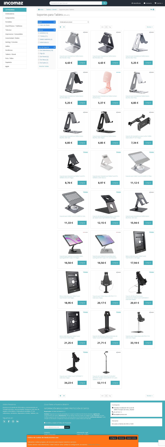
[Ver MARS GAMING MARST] (73, 242)
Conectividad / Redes (12, 38)
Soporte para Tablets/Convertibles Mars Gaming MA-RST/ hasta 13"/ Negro (71, 257)
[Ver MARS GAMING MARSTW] (106, 242)
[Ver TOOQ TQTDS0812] (139, 282)
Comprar (82, 63)
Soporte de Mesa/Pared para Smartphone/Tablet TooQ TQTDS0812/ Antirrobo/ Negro (137, 297)
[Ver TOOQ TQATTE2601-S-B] (73, 282)
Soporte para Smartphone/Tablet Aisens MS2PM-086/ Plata (137, 57)
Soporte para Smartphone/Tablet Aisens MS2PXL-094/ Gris (71, 137)
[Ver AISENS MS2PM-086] (139, 42)
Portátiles (8, 22)
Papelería (8, 62)
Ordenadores (9, 14)
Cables (7, 46)
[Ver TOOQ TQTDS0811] (73, 362)
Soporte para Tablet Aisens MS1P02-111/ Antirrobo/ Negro (105, 297)
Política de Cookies (93, 444)
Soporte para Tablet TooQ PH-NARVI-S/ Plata (138, 176)
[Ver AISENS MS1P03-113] (139, 322)
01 (106, 27)
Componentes (10, 18)
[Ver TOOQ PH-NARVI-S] (139, 162)
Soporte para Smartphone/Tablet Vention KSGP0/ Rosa (105, 97)
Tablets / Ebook (10, 54)
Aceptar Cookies (131, 438)
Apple (7, 66)
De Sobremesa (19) (46, 50)
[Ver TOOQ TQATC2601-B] (106, 322)
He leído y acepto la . (58, 423)
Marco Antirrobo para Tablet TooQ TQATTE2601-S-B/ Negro (70, 297)
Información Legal (82, 432)
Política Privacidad (49, 434)
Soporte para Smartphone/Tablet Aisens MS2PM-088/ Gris (71, 97)
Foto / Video (9, 58)
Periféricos (9, 50)
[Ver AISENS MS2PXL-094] (73, 122)
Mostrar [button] (149, 27)
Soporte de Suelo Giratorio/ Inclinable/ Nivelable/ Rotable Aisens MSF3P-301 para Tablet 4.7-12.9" (105, 377)
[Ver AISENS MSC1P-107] (139, 122)
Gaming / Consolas (11, 42)
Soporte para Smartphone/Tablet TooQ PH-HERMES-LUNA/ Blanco (105, 177)
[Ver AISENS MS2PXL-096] (106, 122)
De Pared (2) (44, 56)
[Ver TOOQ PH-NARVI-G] (73, 202)
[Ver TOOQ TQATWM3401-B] (106, 202)
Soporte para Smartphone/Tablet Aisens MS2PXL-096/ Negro (104, 137)
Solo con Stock (44, 25)
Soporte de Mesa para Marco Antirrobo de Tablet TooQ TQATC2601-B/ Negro (105, 337)
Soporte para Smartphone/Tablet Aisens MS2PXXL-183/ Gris (137, 217)
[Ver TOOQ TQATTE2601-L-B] (139, 242)
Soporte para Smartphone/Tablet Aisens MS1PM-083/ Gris (104, 57)
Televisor (8, 30)
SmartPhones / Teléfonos (13, 26)
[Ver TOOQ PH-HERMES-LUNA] (106, 162)
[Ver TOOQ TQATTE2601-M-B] (73, 322)
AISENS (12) (44, 33)
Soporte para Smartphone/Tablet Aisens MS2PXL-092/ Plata (137, 97)
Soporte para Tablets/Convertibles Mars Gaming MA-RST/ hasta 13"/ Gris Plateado (104, 257)
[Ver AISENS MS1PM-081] (73, 42)
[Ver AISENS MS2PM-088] (73, 82)
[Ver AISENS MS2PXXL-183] (139, 202)
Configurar (113, 438)
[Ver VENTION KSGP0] (106, 82)
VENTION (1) (44, 42)
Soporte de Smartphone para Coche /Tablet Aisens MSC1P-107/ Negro (138, 137)
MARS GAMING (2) (46, 39)
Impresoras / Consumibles (14, 34)
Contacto (148, 3)
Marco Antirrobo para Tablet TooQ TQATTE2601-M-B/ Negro (70, 337)
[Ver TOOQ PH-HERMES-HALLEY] (73, 162)
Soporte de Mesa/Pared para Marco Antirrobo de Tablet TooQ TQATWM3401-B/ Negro (106, 217)
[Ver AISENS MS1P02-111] (106, 282)
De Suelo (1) (44, 63)
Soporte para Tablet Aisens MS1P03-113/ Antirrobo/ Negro (138, 337)
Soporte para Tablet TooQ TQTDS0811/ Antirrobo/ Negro (71, 377)
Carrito (159, 3)
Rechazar (121, 438)
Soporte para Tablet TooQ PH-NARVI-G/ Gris (72, 216)
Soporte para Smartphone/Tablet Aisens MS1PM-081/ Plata (71, 57)
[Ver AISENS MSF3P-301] (106, 362)
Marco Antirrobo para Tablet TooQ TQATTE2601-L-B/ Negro (136, 257)
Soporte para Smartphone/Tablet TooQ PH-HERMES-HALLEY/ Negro (72, 177)
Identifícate (137, 3)
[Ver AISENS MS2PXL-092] (139, 82)
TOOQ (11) (44, 36)
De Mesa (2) (44, 60)
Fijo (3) (42, 53)
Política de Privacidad (85, 418)
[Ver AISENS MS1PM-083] (106, 42)
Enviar (67, 427)
